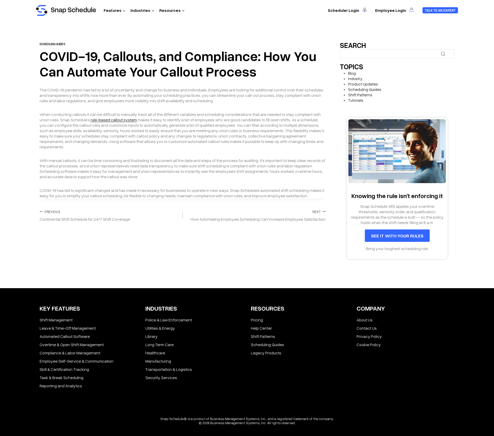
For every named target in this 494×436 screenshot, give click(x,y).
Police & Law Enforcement (168, 319)
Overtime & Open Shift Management (72, 344)
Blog (352, 73)
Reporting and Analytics (61, 385)
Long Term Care (159, 344)
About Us (365, 319)
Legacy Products (266, 352)
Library (151, 336)
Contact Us (367, 328)
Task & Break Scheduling (61, 377)
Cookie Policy (369, 344)
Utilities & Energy (160, 328)
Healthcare (155, 352)
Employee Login (391, 10)
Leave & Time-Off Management (68, 328)
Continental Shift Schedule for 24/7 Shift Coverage (85, 216)
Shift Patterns (360, 94)
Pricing (257, 319)
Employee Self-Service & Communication (76, 361)
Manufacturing (158, 361)
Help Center (261, 328)
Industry (355, 78)
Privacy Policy (369, 336)
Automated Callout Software (65, 336)
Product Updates (363, 84)
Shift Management (56, 319)
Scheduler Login (344, 10)
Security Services (161, 377)
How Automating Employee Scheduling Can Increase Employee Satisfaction (258, 216)
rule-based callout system (114, 119)
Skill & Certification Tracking (64, 369)
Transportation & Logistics (168, 369)
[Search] (443, 54)
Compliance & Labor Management (70, 352)
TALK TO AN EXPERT (440, 10)
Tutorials (355, 100)
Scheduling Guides (52, 44)
